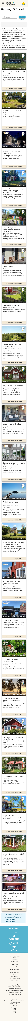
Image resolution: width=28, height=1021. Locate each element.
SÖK (22, 16)
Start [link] (14, 957)
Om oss (15, 970)
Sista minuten (14, 961)
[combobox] (8, 17)
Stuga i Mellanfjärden (11, 620)
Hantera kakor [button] (14, 980)
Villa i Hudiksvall (8, 267)
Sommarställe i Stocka (11, 306)
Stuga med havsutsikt (10, 698)
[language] (24, 3)
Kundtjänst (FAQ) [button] (14, 972)
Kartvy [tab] (20, 24)
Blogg (14, 974)
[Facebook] (14, 1009)
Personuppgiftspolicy (14, 978)
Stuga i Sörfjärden (9, 228)
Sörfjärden (7, 150)
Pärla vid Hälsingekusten (12, 581)
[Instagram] (14, 1012)
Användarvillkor (15, 976)
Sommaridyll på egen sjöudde (13, 776)
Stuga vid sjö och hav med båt (14, 854)
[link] (14, 986)
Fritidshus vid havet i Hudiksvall (14, 111)
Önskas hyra (14, 966)
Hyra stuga (15, 959)
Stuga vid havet (8, 815)
